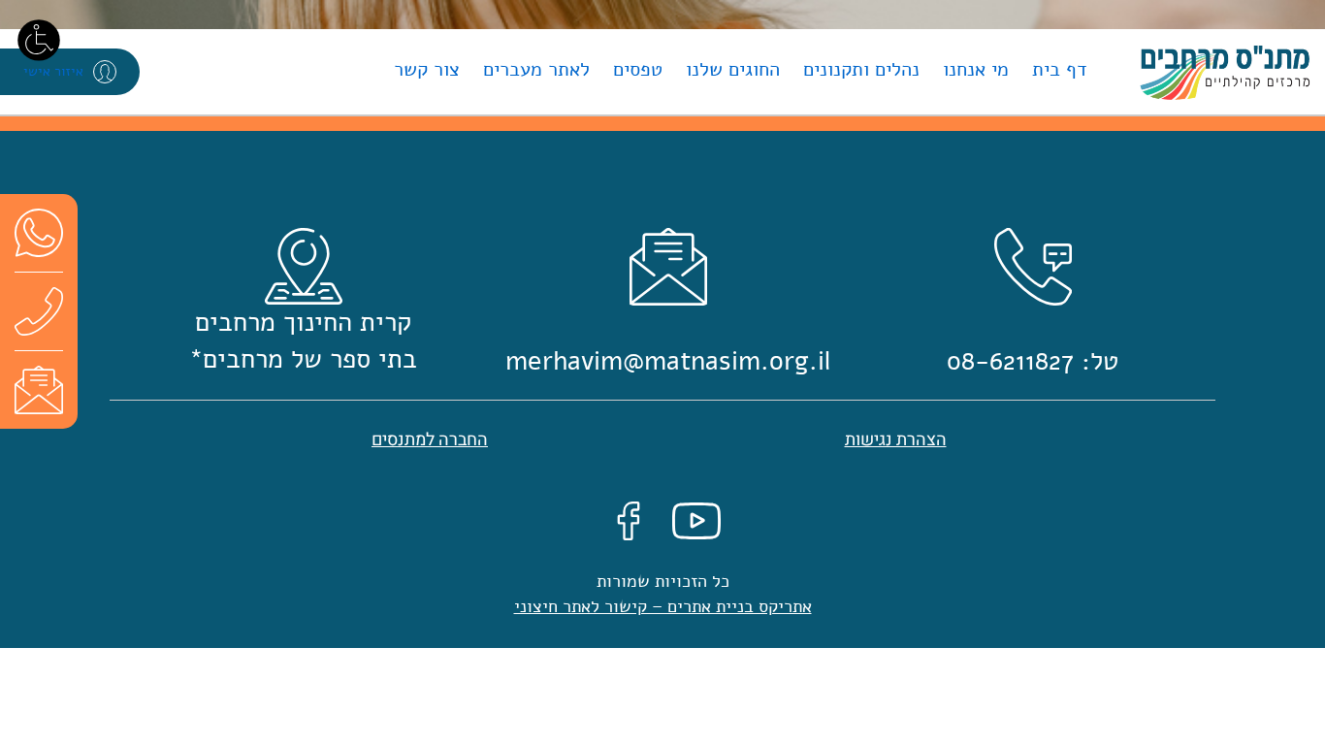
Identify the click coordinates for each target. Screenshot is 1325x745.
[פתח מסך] (39, 39)
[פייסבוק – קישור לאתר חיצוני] (628, 519)
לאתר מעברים (536, 69)
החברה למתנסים (430, 440)
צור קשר (427, 69)
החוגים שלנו (733, 69)
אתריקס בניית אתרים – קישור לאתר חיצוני (663, 606)
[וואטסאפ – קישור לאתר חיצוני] (39, 232)
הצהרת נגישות (896, 440)
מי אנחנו (976, 69)
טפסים (637, 69)
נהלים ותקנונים (861, 69)
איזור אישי (53, 71)
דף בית (1059, 69)
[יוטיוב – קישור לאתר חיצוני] (696, 519)
